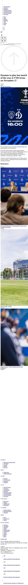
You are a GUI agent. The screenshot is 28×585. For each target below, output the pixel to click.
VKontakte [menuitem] (5, 526)
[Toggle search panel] (4, 37)
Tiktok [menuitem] (4, 528)
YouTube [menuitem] (5, 525)
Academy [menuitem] (5, 482)
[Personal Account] (2, 35)
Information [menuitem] (6, 505)
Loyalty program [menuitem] (7, 495)
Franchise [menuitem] (5, 491)
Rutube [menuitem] (5, 534)
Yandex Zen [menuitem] (6, 531)
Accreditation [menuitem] (6, 490)
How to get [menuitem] (6, 501)
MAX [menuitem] (4, 536)
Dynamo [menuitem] (5, 478)
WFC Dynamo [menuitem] (6, 480)
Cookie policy (4, 539)
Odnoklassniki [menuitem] (6, 530)
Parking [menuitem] (5, 466)
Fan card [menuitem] (5, 467)
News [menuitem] (4, 517)
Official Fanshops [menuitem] (7, 473)
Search (5, 44)
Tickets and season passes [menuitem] (9, 462)
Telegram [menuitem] (5, 527)
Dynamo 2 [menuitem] (5, 481)
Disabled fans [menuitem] (6, 503)
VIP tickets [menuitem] (5, 463)
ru (3, 28)
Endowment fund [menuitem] (7, 492)
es (3, 29)
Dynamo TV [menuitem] (6, 518)
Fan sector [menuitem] (5, 496)
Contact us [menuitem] (5, 488)
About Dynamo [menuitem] (7, 487)
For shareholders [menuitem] (7, 493)
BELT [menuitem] (4, 535)
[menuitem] (15, 6)
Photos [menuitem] (5, 520)
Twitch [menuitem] (5, 532)
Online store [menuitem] (6, 472)
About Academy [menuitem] (7, 510)
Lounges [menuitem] (5, 465)
